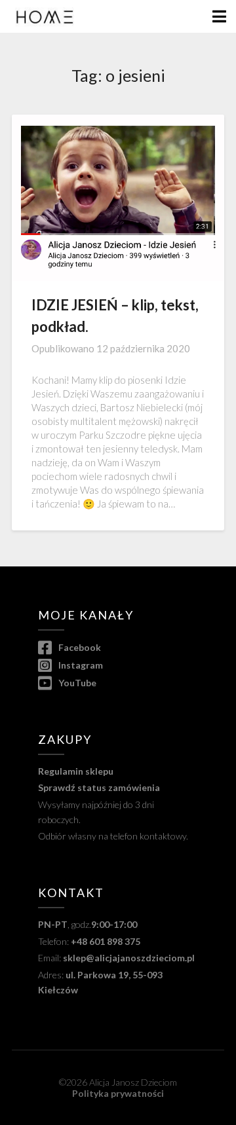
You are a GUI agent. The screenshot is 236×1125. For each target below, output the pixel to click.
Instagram (79, 665)
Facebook (78, 647)
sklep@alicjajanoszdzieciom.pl (129, 957)
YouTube (76, 682)
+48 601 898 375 (105, 941)
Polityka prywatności (118, 1093)
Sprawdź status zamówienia (99, 787)
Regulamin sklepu (75, 771)
